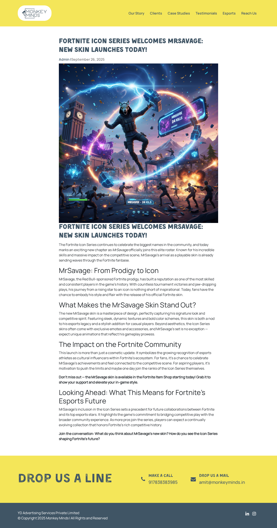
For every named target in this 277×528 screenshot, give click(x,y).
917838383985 (163, 482)
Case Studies (179, 13)
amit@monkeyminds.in (222, 482)
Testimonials (206, 13)
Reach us (249, 13)
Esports (229, 13)
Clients (156, 13)
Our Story (136, 13)
